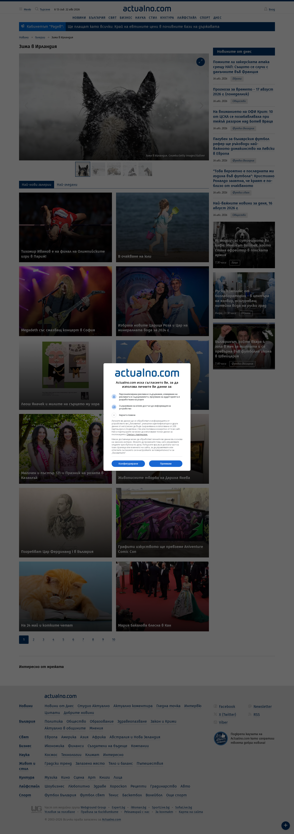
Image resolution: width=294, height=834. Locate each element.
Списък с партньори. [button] (137, 434)
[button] (147, 415)
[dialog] (147, 417)
